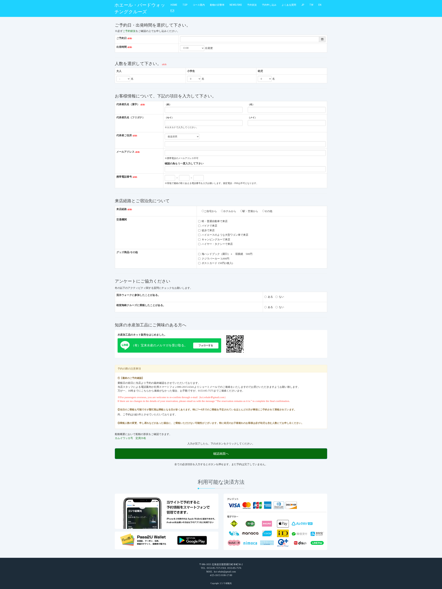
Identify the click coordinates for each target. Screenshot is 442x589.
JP (302, 4)
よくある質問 (289, 4)
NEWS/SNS (236, 4)
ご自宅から (210, 211)
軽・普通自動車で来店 (215, 221)
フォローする (206, 345)
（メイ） (252, 117)
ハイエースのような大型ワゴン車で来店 (225, 234)
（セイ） (169, 117)
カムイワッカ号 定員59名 (130, 438)
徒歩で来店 (208, 230)
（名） (251, 104)
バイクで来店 (209, 225)
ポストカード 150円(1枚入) (217, 263)
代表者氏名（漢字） (128, 104)
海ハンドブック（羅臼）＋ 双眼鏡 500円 (227, 254)
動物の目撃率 (217, 4)
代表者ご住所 (124, 135)
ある (270, 296)
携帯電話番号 (124, 176)
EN (319, 4)
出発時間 (121, 47)
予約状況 (252, 4)
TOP (185, 4)
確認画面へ (221, 453)
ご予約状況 (129, 31)
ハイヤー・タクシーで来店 (217, 244)
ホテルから (229, 211)
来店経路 (121, 209)
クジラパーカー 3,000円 (215, 258)
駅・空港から (250, 211)
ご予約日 (121, 38)
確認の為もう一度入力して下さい (184, 163)
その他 (268, 211)
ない (281, 296)
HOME (174, 4)
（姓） (168, 104)
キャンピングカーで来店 (216, 239)
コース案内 (199, 4)
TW (311, 4)
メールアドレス (125, 151)
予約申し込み (269, 4)
